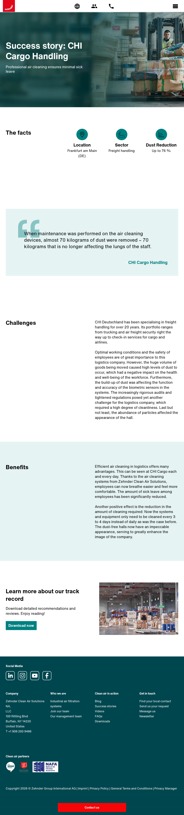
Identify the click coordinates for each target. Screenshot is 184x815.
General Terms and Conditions (131, 788)
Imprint (83, 788)
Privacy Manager (165, 788)
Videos (99, 711)
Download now (21, 625)
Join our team (59, 711)
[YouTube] (36, 679)
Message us (147, 711)
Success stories (105, 706)
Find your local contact (155, 701)
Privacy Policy (99, 788)
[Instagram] (23, 679)
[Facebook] (48, 679)
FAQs (98, 716)
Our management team (66, 716)
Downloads (102, 721)
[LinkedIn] (11, 679)
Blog (98, 701)
